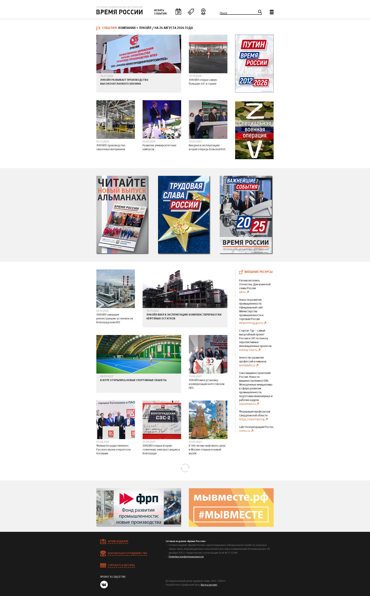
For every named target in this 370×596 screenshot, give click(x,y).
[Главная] (119, 10)
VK (104, 584)
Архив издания (118, 541)
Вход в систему (209, 585)
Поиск (223, 13)
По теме (191, 11)
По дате (178, 11)
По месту (203, 11)
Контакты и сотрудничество (127, 553)
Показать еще (185, 468)
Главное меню (272, 12)
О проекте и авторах (121, 565)
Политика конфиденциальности (186, 557)
